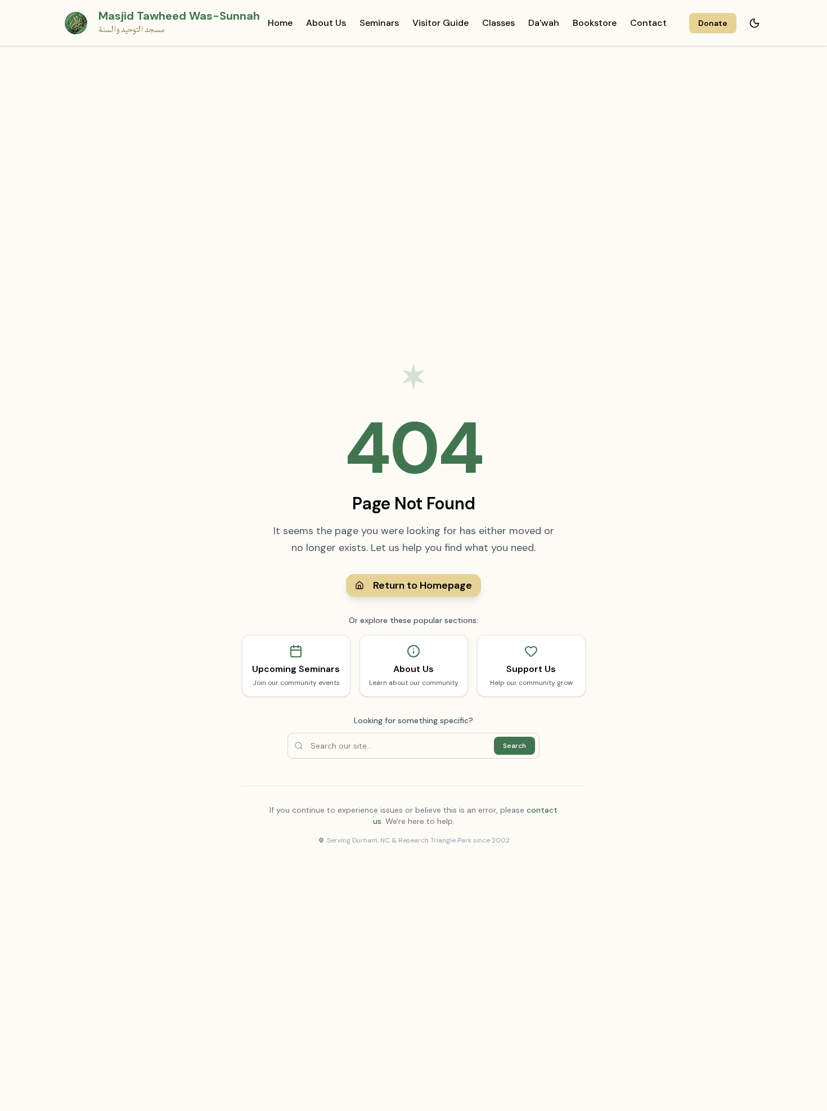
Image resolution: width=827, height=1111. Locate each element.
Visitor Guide (440, 23)
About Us (326, 23)
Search (514, 745)
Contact (648, 23)
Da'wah (543, 23)
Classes (498, 23)
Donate (712, 23)
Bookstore (595, 23)
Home (280, 23)
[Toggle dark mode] (754, 23)
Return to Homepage (422, 585)
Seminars (379, 23)
